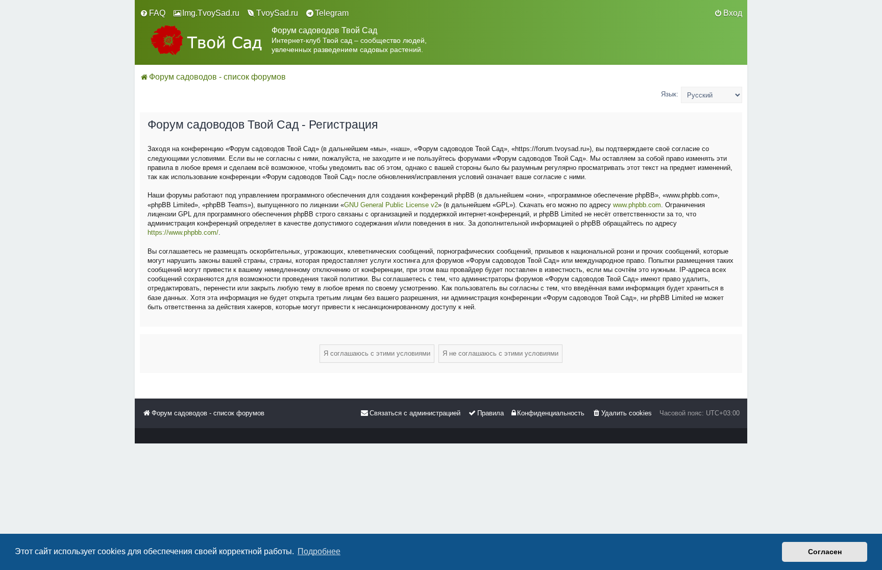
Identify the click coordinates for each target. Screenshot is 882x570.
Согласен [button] (825, 552)
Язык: (669, 94)
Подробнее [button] (319, 551)
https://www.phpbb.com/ (183, 232)
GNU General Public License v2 (391, 205)
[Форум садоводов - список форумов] (205, 40)
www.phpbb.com (637, 205)
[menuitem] (152, 13)
